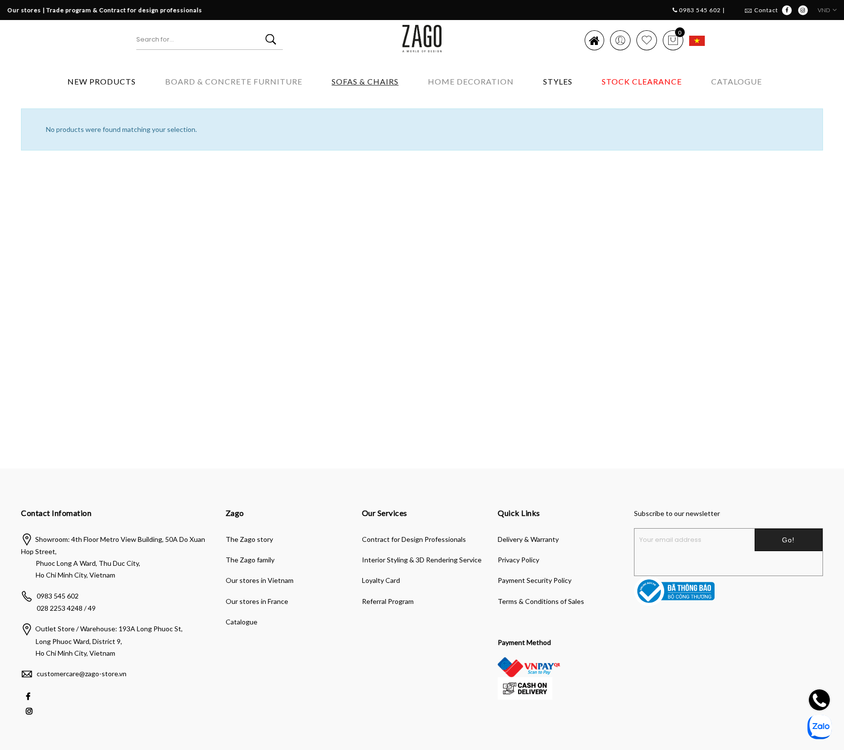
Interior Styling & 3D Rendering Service (422, 560)
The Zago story (249, 539)
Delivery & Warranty (528, 539)
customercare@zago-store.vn (82, 673)
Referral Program (388, 601)
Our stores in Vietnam (260, 580)
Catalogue (736, 81)
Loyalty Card (381, 580)
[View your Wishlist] (646, 40)
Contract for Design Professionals (414, 539)
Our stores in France (257, 601)
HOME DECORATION (471, 81)
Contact (766, 10)
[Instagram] (30, 710)
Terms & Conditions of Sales (541, 601)
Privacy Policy (518, 560)
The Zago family (250, 560)
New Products (101, 81)
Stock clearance (642, 81)
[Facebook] (29, 695)
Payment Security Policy (534, 580)
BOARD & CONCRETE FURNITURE (233, 81)
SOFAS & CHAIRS (365, 81)
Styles (557, 81)
